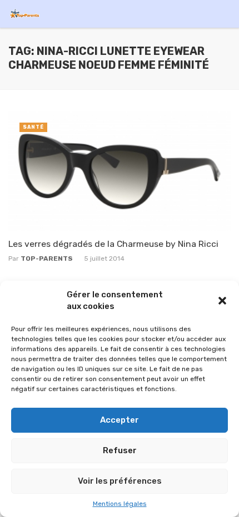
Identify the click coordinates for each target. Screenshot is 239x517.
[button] (222, 300)
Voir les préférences (120, 481)
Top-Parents (47, 258)
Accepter (119, 420)
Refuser (120, 450)
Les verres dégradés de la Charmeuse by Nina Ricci (113, 244)
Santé (33, 127)
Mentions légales (120, 504)
